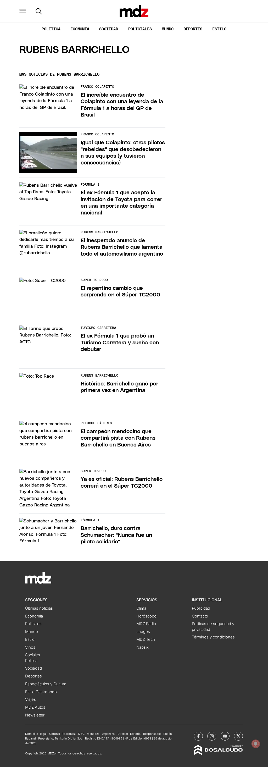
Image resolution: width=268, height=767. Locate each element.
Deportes (192, 29)
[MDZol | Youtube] (225, 736)
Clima (141, 608)
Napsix (142, 647)
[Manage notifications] (256, 744)
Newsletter (34, 715)
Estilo (219, 29)
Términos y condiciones (213, 637)
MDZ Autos (35, 707)
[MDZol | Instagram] (212, 736)
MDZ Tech (145, 639)
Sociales (32, 655)
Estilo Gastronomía (41, 691)
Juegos (143, 631)
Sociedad (108, 29)
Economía (79, 29)
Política (51, 29)
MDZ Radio (146, 623)
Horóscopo (146, 616)
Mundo (168, 29)
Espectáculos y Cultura (45, 684)
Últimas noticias (39, 608)
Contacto (200, 616)
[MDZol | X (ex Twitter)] (238, 736)
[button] (22, 11)
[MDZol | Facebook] (198, 736)
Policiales (140, 29)
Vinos (30, 647)
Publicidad (201, 608)
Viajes (30, 699)
